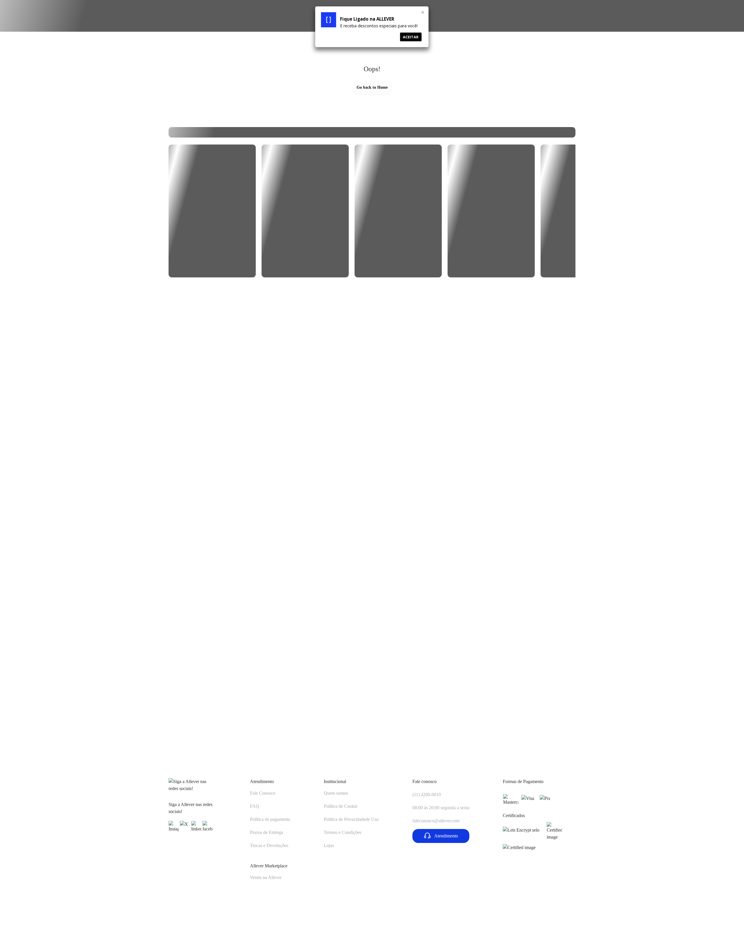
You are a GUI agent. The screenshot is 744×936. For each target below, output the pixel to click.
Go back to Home (372, 87)
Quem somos (336, 793)
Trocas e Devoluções (269, 845)
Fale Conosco (262, 793)
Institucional (335, 781)
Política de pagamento (270, 819)
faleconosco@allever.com (435, 820)
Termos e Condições (342, 832)
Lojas (329, 845)
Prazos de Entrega (266, 832)
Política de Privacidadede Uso (351, 819)
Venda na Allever (266, 877)
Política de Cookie (340, 806)
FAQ (254, 806)
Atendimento (262, 781)
